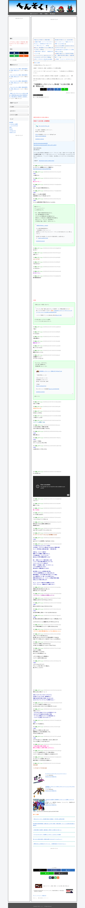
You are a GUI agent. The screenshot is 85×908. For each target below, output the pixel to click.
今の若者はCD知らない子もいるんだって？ (42, 65)
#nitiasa (55, 310)
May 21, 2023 (59, 315)
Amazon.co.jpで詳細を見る (50, 776)
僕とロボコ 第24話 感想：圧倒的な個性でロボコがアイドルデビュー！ (47, 839)
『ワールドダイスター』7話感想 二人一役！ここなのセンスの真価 (47, 834)
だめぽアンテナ (12, 132)
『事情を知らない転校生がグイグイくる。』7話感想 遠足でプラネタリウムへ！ (49, 843)
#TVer (36, 134)
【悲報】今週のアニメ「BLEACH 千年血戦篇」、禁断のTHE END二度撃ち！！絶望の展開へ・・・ (64, 55)
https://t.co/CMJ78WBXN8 (40, 136)
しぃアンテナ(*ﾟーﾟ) (13, 125)
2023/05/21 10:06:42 (39, 139)
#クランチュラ (68, 310)
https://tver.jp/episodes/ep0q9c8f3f (41, 143)
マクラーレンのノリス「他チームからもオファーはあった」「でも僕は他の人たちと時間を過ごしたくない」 (53, 72)
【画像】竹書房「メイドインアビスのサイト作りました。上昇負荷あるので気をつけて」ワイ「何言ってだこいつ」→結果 (43, 43)
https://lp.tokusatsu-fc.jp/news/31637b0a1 (42, 168)
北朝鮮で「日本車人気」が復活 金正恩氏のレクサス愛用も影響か (47, 68)
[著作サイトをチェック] (50, 877)
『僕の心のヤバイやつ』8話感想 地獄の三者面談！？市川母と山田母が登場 (48, 819)
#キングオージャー (61, 310)
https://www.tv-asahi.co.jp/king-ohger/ (46, 160)
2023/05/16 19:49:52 (40, 391)
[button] (61, 873)
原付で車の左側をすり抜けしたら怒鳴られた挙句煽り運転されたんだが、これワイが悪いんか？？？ (52, 79)
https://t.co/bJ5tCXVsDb (43, 238)
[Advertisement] (54, 28)
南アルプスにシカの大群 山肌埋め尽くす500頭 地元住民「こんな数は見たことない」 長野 (53, 75)
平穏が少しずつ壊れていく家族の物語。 (42, 39)
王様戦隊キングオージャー (44, 97)
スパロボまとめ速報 (13, 124)
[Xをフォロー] (53, 877)
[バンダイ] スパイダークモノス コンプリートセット (56, 773)
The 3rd (10, 129)
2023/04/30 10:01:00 (40, 241)
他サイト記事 (37, 62)
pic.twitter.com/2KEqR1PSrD (50, 312)
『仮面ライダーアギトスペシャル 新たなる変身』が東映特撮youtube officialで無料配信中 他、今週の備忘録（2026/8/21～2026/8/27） (18, 95)
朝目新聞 (11, 122)
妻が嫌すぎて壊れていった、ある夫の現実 (64, 39)
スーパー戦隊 (36, 97)
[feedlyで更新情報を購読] (55, 877)
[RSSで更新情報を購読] (58, 877)
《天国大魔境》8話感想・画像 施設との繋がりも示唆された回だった (47, 829)
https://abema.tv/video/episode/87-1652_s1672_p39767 (45, 145)
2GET (10, 127)
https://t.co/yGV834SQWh (54, 388)
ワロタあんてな (12, 130)
